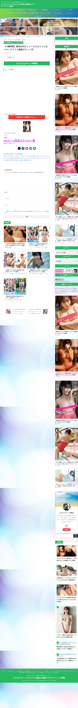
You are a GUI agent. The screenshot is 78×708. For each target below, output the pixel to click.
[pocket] (26, 148)
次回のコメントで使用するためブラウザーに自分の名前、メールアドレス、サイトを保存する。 (27, 212)
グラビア (37, 155)
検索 (75, 535)
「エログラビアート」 (21, 10)
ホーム (8, 10)
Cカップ (7, 155)
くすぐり (22, 155)
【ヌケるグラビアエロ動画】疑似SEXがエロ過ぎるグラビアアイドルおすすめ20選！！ (66, 599)
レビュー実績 (69, 10)
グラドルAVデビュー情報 (20, 13)
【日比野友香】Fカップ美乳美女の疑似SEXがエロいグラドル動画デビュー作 (66, 660)
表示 (13, 57)
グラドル (26, 155)
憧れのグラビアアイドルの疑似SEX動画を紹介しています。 (39, 675)
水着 (11, 160)
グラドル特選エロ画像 (33, 13)
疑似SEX (25, 160)
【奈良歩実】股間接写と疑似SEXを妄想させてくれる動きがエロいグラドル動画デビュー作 (15, 245)
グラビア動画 (16, 158)
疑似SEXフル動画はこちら (25, 117)
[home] (66, 525)
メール (7, 198)
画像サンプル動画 (19, 160)
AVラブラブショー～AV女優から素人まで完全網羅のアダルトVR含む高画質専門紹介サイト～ (66, 291)
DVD (11, 155)
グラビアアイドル (44, 155)
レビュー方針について (57, 10)
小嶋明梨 (7, 153)
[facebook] (23, 148)
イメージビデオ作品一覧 (8, 13)
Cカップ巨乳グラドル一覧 (20, 140)
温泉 (14, 160)
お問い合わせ (39, 16)
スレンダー (22, 158)
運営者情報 (45, 10)
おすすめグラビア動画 (45, 13)
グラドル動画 (32, 155)
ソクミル (27, 158)
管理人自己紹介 (32, 10)
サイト (6, 205)
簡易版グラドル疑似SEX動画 (16, 153)
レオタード (45, 158)
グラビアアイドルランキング (62, 281)
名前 (6, 192)
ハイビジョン (40, 158)
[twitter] (19, 148)
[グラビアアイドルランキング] (59, 279)
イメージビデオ (15, 155)
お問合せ (66, 529)
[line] (34, 148)
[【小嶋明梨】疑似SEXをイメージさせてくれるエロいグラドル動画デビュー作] (30, 148)
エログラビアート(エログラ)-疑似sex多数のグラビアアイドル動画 (39, 678)
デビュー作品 (33, 158)
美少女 (29, 160)
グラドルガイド (69, 13)
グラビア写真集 (57, 13)
